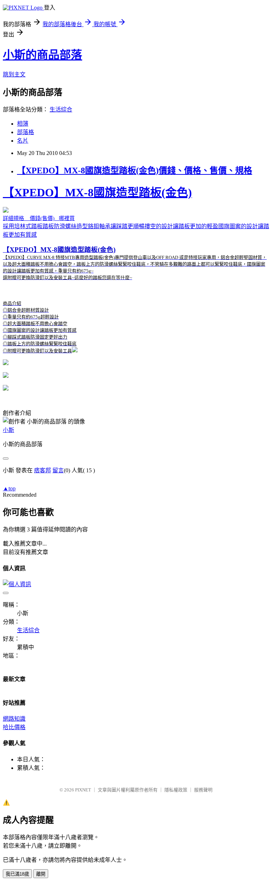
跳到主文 (14, 74)
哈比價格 (14, 727)
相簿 (22, 124)
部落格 (25, 132)
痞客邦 (42, 470)
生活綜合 (61, 109)
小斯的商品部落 (42, 54)
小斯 (8, 430)
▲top (9, 488)
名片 (22, 141)
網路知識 (14, 719)
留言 (58, 470)
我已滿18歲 (17, 874)
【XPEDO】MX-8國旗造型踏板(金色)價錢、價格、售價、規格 (134, 170)
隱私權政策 (175, 789)
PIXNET (83, 789)
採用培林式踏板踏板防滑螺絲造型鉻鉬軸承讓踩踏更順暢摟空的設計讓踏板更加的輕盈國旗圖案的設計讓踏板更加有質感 (136, 269)
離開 (40, 874)
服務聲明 (203, 789)
